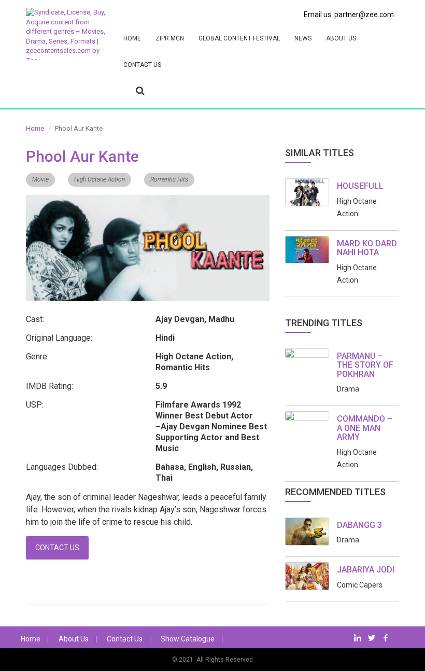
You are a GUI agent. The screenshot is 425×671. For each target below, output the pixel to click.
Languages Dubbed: (62, 467)
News (302, 38)
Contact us (142, 64)
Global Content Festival (239, 38)
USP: (35, 405)
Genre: (37, 356)
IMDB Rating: (49, 386)
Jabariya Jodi (365, 570)
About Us (74, 639)
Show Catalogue (188, 639)
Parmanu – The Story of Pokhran (365, 365)
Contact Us (57, 547)
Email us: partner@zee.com (349, 14)
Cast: (35, 319)
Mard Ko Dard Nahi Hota (367, 248)
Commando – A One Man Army (364, 428)
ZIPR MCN (169, 38)
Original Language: (59, 338)
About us (341, 38)
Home (132, 38)
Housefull (360, 186)
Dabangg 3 (359, 525)
